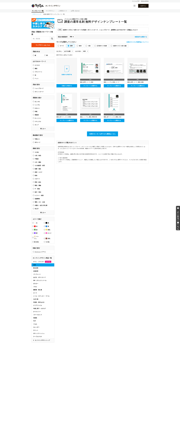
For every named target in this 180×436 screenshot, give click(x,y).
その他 (37, 152)
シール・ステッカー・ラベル (41, 296)
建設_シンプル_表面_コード (111, 82)
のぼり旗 (35, 299)
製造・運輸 (38, 185)
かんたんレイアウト (40, 252)
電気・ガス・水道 (40, 202)
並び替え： (59, 51)
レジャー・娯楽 (39, 195)
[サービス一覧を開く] (134, 6)
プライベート (38, 72)
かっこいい (38, 118)
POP (34, 321)
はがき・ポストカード (39, 277)
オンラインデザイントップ (42, 340)
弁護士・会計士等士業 (41, 205)
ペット (37, 78)
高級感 (37, 115)
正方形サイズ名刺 (102, 46)
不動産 (37, 159)
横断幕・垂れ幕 (37, 290)
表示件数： (78, 51)
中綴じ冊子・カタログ (39, 308)
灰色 (37, 242)
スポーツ (37, 179)
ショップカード (39, 88)
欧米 (80, 46)
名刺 (34, 265)
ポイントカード (39, 91)
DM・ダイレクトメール (39, 280)
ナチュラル (38, 121)
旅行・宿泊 (38, 192)
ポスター (35, 283)
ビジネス (37, 65)
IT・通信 (37, 188)
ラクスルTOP (135, 1)
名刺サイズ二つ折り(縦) (120, 46)
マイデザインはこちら (43, 45)
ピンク (49, 233)
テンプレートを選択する (90, 85)
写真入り (37, 139)
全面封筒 (35, 271)
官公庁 (37, 208)
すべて (62, 46)
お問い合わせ (75, 11)
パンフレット (37, 274)
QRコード (37, 142)
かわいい (37, 108)
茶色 (49, 238)
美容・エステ (38, 172)
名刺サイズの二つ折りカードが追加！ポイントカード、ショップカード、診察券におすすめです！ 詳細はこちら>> (98, 30)
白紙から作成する (67, 85)
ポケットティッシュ (38, 333)
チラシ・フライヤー (41, 261)
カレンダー (36, 327)
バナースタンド (37, 314)
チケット (35, 330)
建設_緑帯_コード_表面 (86, 82)
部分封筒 (35, 268)
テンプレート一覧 (38, 11)
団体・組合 (38, 182)
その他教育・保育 (40, 165)
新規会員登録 (145, 1)
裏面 (36, 68)
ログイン (143, 6)
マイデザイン (50, 11)
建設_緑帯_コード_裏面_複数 (135, 82)
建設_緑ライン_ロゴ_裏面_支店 (112, 117)
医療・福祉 (38, 169)
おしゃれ (37, 101)
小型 (89, 46)
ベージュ (36, 237)
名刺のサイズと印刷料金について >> (137, 42)
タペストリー (37, 311)
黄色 (49, 230)
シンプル (37, 105)
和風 (36, 111)
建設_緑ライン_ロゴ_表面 (63, 117)
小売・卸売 (38, 155)
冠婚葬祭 (37, 198)
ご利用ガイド (62, 11)
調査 (71, 36)
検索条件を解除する (141, 37)
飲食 (36, 175)
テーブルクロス (37, 336)
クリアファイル (37, 305)
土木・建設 (38, 162)
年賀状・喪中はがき (38, 302)
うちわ (35, 324)
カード (35, 293)
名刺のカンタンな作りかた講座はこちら (102, 134)
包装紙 (35, 318)
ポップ (37, 125)
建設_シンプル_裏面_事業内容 (88, 117)
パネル (35, 286)
